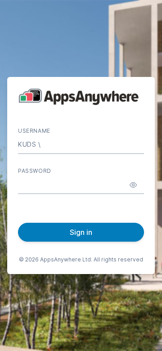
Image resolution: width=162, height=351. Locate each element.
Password (34, 170)
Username (34, 130)
